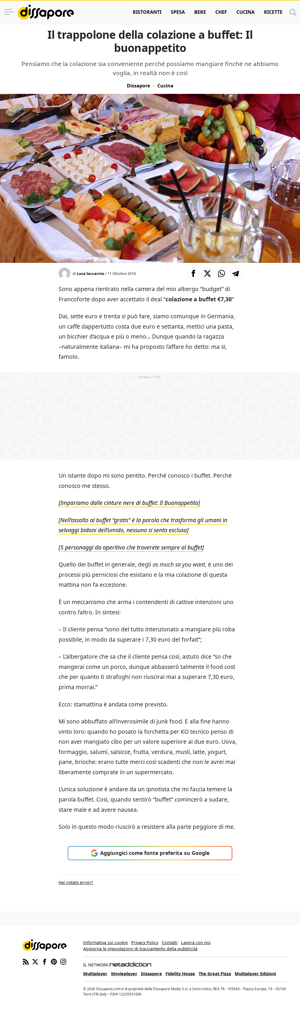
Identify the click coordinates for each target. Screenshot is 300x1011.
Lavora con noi (196, 942)
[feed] (26, 961)
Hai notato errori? (76, 882)
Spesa (178, 12)
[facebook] (44, 961)
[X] (35, 961)
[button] (193, 273)
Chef (221, 12)
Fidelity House (180, 973)
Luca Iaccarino (90, 273)
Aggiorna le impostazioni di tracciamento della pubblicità (140, 948)
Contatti (170, 942)
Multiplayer (95, 973)
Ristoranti (147, 12)
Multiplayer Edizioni (255, 973)
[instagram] (63, 961)
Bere (200, 12)
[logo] (46, 12)
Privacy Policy (144, 942)
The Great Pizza (215, 973)
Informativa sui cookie (105, 942)
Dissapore (138, 85)
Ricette (273, 12)
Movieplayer (124, 973)
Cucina (245, 12)
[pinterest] (54, 961)
